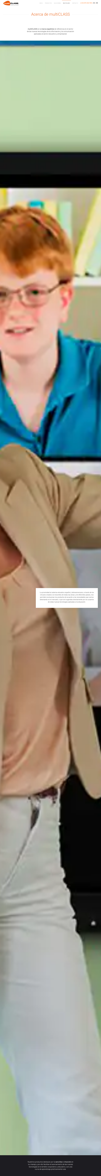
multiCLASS (66, 3)
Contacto (75, 3)
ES (94, 3)
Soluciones (57, 3)
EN (97, 3)
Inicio (41, 3)
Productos (48, 3)
